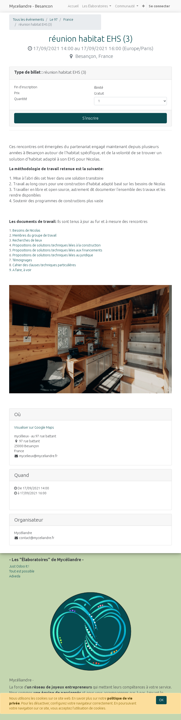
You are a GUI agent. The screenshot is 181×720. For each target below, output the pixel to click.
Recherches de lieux (27, 240)
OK (161, 700)
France (68, 19)
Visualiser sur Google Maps (34, 427)
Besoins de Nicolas (26, 230)
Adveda (14, 576)
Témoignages (22, 260)
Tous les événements (28, 19)
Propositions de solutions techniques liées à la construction (56, 245)
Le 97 (54, 19)
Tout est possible (21, 571)
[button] (143, 6)
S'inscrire (90, 118)
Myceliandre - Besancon (31, 6)
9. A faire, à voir (20, 270)
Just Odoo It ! (19, 566)
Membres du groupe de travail (34, 235)
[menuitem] (73, 6)
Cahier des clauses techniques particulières (44, 265)
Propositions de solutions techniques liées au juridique (52, 255)
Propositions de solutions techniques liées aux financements (57, 250)
